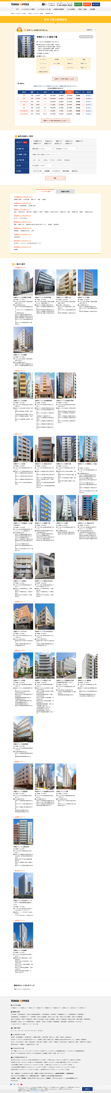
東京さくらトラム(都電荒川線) (26, 1021)
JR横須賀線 (80, 1014)
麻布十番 (29, 212)
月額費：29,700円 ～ (44, 53)
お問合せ (79, 4)
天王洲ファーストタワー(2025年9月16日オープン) (27, 243)
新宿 (15, 224)
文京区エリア (19, 920)
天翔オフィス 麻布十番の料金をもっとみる (54, 120)
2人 (15, 1030)
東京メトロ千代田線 (65, 1017)
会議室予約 (52, 5)
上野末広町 (17, 237)
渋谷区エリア (19, 602)
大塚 (32, 230)
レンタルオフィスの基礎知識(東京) (75, 1051)
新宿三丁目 (21, 224)
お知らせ (17, 1073)
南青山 (81, 212)
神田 (39, 199)
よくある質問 (71, 9)
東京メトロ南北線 (15, 1019)
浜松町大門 (75, 212)
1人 (12, 1030)
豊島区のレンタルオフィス (22, 228)
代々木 (16, 218)
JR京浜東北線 (21, 1014)
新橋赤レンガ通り (38, 212)
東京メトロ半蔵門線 (77, 1017)
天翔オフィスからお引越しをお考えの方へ (52, 1076)
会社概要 (13, 1078)
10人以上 (40, 1030)
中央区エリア (19, 371)
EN (46, 4)
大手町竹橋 (26, 199)
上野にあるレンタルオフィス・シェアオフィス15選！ (62, 1067)
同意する (87, 1089)
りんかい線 (35, 1024)
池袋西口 (16, 230)
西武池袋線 (64, 1021)
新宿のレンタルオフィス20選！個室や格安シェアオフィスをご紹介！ (61, 1062)
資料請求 (97, 4)
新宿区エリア (19, 651)
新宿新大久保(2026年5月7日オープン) (36, 224)
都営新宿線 (14, 1021)
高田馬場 (56, 224)
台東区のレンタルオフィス (22, 234)
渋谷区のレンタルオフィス (22, 216)
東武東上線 (71, 1021)
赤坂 (15, 212)
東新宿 (50, 224)
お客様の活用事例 (59, 9)
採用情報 (23, 1078)
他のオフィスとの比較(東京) (34, 1053)
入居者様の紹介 (70, 1073)
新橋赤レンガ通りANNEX (51, 212)
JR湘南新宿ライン (62, 1014)
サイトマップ (14, 1080)
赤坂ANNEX (21, 212)
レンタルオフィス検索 (28, 9)
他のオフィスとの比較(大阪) (18, 1053)
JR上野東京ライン (24, 1017)
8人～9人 (33, 1030)
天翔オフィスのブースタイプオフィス (44, 1073)
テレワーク (21, 1051)
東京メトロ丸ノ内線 (53, 1017)
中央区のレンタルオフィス (22, 203)
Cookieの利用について (71, 1078)
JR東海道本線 (71, 1014)
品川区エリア (19, 871)
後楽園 (16, 249)
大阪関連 (45, 1053)
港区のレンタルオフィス (22, 209)
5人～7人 (27, 1030)
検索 (55, 178)
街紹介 (50, 1053)
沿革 (18, 1078)
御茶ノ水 (33, 199)
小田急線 (38, 1021)
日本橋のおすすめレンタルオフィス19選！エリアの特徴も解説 (26, 1062)
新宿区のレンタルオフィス (22, 222)
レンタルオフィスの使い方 (39, 1051)
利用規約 (48, 1078)
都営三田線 (79, 1019)
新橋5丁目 (63, 212)
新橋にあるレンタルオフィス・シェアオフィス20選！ (59, 1064)
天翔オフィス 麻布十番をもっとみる (64, 79)
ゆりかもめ (78, 1021)
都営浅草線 (87, 1019)
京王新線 (49, 1021)
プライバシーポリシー (58, 1078)
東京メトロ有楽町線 (61, 1019)
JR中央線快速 (45, 1014)
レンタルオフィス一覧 (44, 9)
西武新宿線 (56, 1021)
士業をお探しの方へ (35, 1076)
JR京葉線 (33, 1017)
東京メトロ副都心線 (27, 1019)
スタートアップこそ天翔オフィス (19, 1076)
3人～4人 (20, 1030)
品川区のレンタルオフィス (22, 241)
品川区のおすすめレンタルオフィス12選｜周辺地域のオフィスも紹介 (28, 1060)
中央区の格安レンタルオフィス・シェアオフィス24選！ (25, 1069)
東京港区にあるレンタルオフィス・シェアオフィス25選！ (55, 1069)
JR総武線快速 (14, 1017)
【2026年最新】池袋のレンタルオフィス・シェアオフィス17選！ (27, 1064)
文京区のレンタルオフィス (22, 247)
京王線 (43, 1021)
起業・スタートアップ (59, 1053)
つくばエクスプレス (16, 1024)
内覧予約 (88, 4)
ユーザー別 (28, 1051)
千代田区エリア (20, 268)
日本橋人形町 (32, 205)
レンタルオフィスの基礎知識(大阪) (56, 1051)
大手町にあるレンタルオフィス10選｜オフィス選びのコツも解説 (64, 1060)
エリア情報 (14, 1051)
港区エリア (18, 434)
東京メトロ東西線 (50, 1019)
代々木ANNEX (23, 218)
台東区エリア (19, 817)
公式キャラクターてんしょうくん (36, 1078)
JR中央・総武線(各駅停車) (33, 1014)
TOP (17, 9)
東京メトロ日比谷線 (39, 1019)
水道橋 (44, 199)
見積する (89, 95)
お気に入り (52, 3)
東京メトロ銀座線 (41, 1017)
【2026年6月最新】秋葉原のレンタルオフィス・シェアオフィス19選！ (29, 1067)
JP (43, 4)
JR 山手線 (13, 1014)
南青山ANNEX (89, 212)
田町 (69, 212)
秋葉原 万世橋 (17, 199)
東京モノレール (27, 1024)
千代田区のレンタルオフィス (23, 197)
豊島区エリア (19, 762)
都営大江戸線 (71, 1019)
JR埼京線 (53, 1014)
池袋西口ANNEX (25, 230)
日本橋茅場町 (23, 205)
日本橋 (16, 205)
